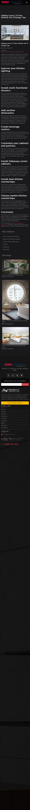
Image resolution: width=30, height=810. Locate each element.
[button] (27, 2)
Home (3, 409)
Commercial (6, 249)
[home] (11, 2)
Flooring (5, 244)
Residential (20, 51)
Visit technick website (15, 403)
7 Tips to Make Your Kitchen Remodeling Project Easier (14, 346)
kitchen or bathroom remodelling (12, 223)
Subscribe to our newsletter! (15, 381)
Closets (3, 418)
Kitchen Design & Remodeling (8, 51)
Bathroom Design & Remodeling (11, 239)
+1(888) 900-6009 (10, 444)
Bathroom (4, 416)
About (3, 411)
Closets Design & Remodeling (11, 241)
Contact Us (4, 427)
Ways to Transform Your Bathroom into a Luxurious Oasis (14, 321)
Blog (3, 423)
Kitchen (3, 414)
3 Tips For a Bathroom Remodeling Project (12, 275)
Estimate (4, 425)
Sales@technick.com (8, 434)
